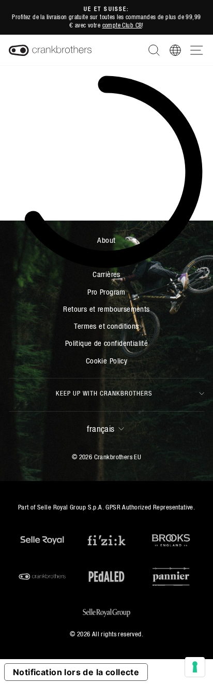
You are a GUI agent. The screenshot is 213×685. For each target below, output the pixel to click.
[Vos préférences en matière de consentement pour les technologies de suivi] (195, 667)
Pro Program (106, 291)
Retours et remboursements (106, 308)
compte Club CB (122, 25)
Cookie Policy (106, 360)
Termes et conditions (106, 326)
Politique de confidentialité (106, 343)
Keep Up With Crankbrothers (104, 393)
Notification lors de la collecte (76, 672)
